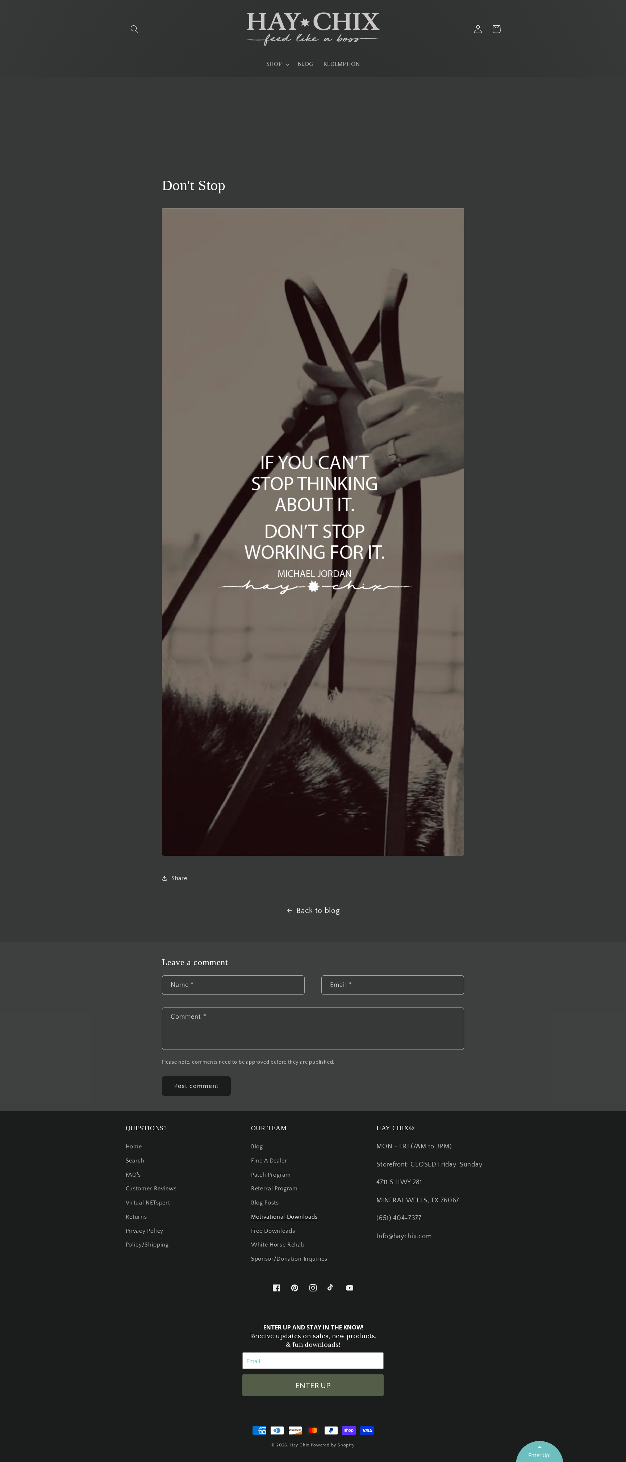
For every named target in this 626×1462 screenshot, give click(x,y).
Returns (136, 1217)
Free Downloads (273, 1231)
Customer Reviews (151, 1188)
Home (134, 1146)
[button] (135, 29)
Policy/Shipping (147, 1244)
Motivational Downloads (284, 1217)
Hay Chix (299, 1445)
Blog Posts (265, 1202)
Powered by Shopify (333, 1445)
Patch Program (271, 1175)
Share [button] (179, 878)
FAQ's (133, 1175)
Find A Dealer (269, 1160)
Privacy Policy (145, 1231)
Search (135, 1160)
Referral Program (274, 1188)
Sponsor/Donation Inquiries (289, 1259)
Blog (257, 1146)
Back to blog (318, 910)
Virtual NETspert (148, 1202)
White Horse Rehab (278, 1244)
